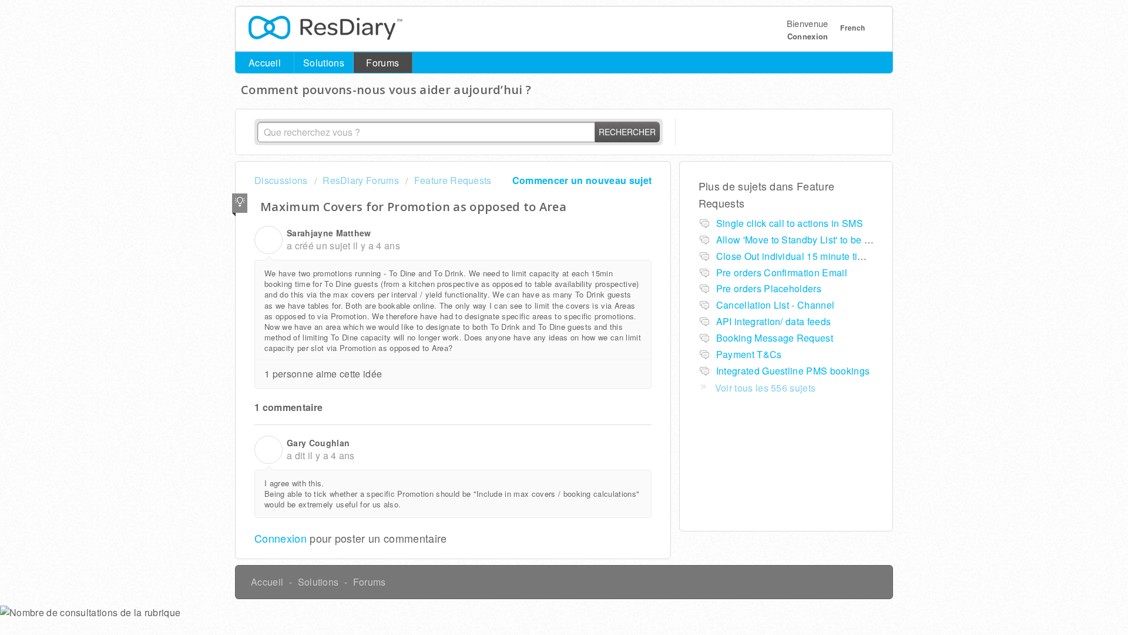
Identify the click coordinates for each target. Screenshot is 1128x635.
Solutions (323, 62)
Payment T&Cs (749, 354)
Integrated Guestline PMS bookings (793, 370)
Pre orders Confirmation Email (781, 272)
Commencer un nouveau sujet (582, 180)
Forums (382, 62)
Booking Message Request (774, 338)
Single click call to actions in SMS (789, 223)
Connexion (280, 538)
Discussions (281, 180)
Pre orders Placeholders (768, 288)
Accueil (265, 62)
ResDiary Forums (361, 180)
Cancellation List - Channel (775, 305)
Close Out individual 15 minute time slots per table (825, 256)
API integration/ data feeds (773, 321)
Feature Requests (452, 180)
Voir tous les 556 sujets (765, 388)
